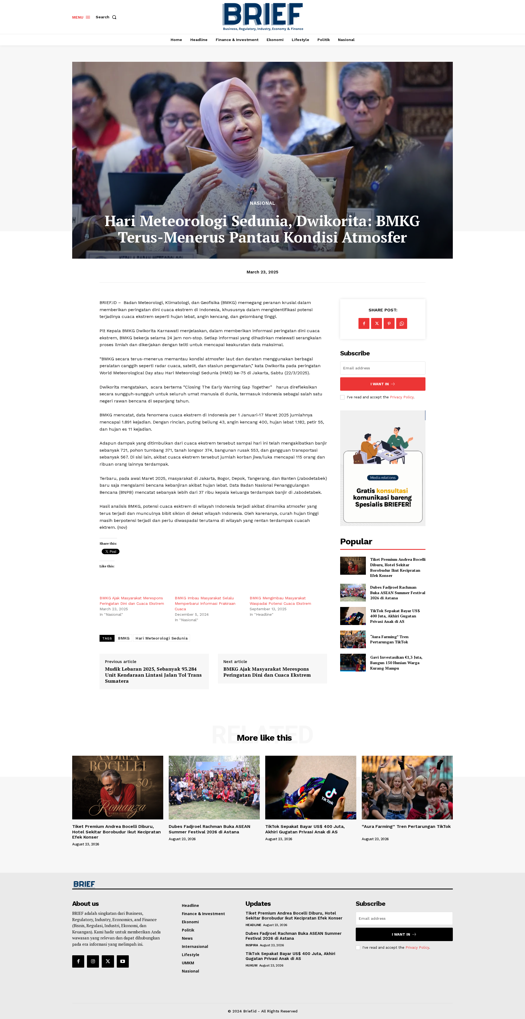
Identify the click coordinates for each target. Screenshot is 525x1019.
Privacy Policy (401, 397)
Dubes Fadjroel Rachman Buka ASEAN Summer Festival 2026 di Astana (397, 592)
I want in (380, 384)
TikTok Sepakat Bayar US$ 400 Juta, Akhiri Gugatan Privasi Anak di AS (395, 616)
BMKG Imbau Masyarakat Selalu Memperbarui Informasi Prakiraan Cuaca (205, 603)
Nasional (262, 203)
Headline (253, 925)
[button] (107, 17)
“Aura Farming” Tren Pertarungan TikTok (390, 639)
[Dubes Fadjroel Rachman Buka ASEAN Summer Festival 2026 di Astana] (353, 593)
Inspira (252, 945)
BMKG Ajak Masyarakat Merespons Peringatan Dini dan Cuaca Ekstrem (267, 672)
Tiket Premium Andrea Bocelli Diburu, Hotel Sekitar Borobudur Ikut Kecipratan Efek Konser (397, 567)
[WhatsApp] (401, 323)
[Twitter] (376, 323)
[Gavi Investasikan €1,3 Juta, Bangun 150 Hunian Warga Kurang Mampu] (353, 662)
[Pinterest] (389, 323)
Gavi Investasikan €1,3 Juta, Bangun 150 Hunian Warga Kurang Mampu (396, 662)
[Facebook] (363, 323)
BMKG (124, 638)
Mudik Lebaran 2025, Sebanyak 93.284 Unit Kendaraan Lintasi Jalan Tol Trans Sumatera (153, 675)
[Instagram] (93, 961)
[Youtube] (123, 961)
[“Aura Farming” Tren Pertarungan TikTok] (353, 639)
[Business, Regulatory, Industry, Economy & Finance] (117, 885)
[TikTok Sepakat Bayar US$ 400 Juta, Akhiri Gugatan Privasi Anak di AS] (353, 616)
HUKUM (252, 965)
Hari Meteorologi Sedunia (162, 638)
